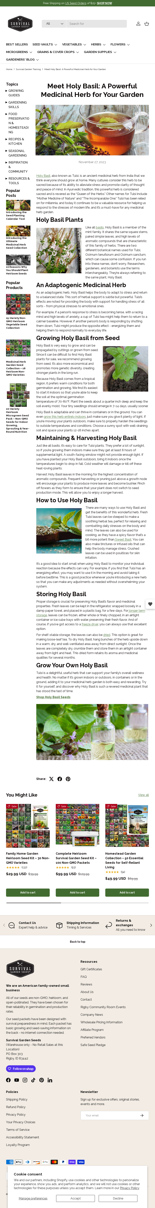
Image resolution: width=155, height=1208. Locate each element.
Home (9, 69)
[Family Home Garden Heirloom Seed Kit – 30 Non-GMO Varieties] (28, 826)
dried (106, 635)
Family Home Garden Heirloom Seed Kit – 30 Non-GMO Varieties (28, 858)
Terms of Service (17, 1130)
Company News (92, 1014)
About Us (87, 992)
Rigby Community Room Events (103, 1007)
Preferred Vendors (93, 1037)
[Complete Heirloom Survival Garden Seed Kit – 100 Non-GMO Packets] (77, 826)
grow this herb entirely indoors (65, 416)
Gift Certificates (91, 969)
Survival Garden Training (28, 69)
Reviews (86, 984)
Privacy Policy (129, 1188)
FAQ (84, 977)
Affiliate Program (92, 1030)
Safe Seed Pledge (93, 1045)
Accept (76, 1198)
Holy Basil (43, 176)
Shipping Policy (16, 1099)
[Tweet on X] (51, 779)
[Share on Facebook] (60, 779)
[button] (147, 23)
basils (100, 227)
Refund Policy (16, 1107)
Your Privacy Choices (20, 1122)
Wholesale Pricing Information (101, 1022)
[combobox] (84, 24)
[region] (77, 925)
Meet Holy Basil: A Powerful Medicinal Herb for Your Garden (75, 69)
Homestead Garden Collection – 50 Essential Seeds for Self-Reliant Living (124, 860)
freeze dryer (90, 624)
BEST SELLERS (17, 44)
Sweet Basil (122, 539)
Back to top (77, 941)
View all (143, 795)
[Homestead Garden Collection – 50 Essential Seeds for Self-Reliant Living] (127, 826)
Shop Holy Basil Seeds (53, 697)
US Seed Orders (75, 3)
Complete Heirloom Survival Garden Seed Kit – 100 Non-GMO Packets (76, 858)
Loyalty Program (18, 1145)
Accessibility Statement (22, 1137)
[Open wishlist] (150, 604)
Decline (118, 1198)
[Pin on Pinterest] (68, 779)
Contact (86, 999)
